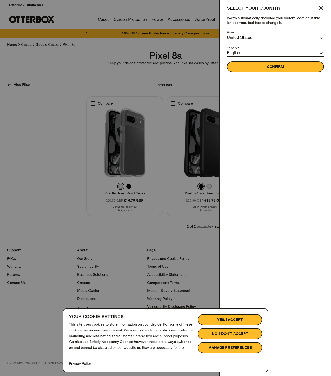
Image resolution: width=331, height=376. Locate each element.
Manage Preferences (230, 347)
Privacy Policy (80, 363)
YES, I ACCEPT (230, 319)
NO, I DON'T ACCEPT (230, 333)
